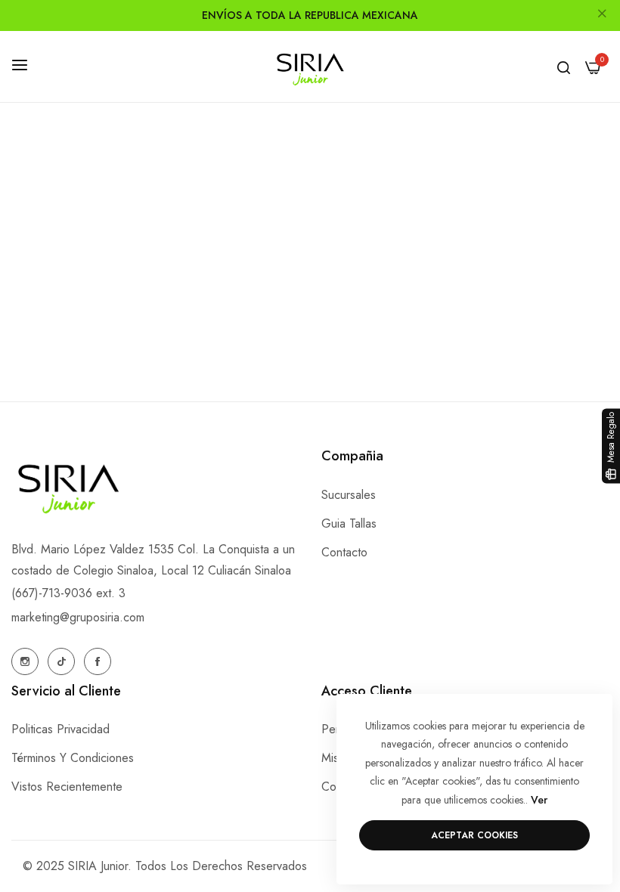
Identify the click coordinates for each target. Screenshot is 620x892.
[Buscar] (563, 66)
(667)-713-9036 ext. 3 (68, 593)
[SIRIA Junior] (310, 66)
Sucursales (348, 494)
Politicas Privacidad (60, 729)
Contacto (344, 552)
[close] (602, 16)
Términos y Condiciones (72, 758)
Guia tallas (349, 523)
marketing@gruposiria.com (77, 617)
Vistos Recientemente (66, 786)
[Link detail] (25, 661)
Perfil (334, 729)
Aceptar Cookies (474, 835)
